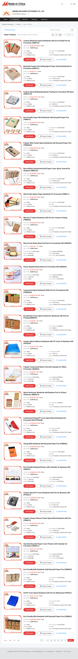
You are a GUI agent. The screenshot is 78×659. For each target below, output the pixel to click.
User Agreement (50, 651)
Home (5, 19)
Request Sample (47, 59)
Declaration (59, 651)
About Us (25, 19)
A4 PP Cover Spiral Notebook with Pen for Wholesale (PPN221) (47, 593)
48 (18, 640)
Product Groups (10, 30)
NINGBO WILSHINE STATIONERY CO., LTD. (28, 11)
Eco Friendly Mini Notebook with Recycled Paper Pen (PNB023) (47, 616)
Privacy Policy (67, 651)
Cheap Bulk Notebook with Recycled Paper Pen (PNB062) (45, 444)
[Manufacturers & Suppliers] (14, 4)
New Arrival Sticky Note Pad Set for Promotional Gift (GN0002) (47, 243)
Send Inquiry (29, 59)
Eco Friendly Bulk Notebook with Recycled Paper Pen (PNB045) (47, 569)
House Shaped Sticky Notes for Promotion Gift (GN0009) (45, 267)
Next (70, 640)
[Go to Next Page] (72, 34)
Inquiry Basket (62, 59)
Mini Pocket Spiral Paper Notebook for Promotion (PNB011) (46, 194)
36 (14, 640)
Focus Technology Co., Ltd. (27, 651)
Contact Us (44, 19)
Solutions (34, 19)
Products (16, 19)
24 (10, 640)
